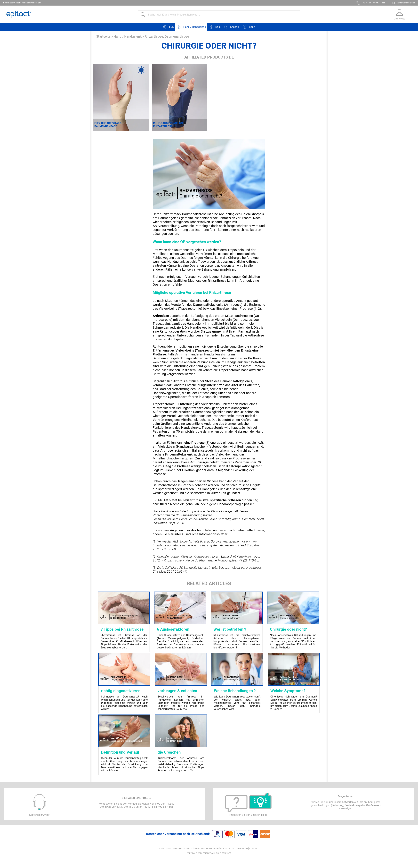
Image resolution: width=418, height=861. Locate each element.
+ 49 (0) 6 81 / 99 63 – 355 (373, 3)
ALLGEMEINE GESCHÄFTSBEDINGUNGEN (192, 848)
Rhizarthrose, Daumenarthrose (167, 36)
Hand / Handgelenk (128, 36)
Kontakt (254, 848)
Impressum (242, 848)
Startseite (103, 36)
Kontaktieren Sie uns (406, 3)
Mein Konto (399, 18)
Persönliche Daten (223, 848)
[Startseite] (18, 14)
